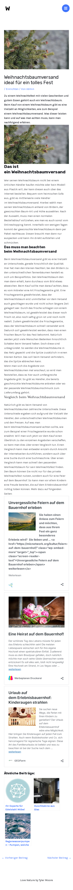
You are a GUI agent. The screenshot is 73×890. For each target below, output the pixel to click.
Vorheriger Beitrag (15, 857)
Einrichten (12, 89)
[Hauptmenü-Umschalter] (66, 8)
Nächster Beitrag (59, 857)
